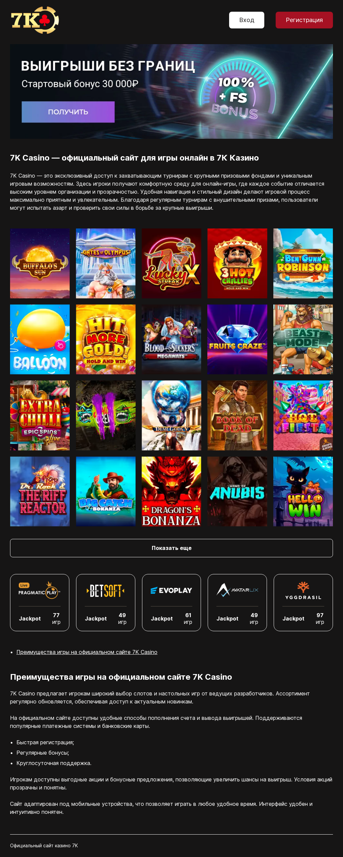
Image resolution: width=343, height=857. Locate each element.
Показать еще (172, 548)
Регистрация (304, 19)
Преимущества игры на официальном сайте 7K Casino (86, 652)
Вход (246, 19)
